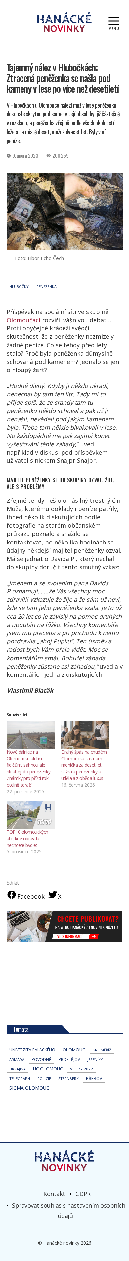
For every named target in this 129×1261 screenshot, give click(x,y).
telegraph (19, 1078)
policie (44, 1078)
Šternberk (68, 1078)
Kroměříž (102, 1049)
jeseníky (95, 1059)
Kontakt (54, 1193)
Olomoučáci (23, 320)
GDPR (83, 1193)
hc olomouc (48, 1069)
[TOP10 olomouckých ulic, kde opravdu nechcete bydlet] (31, 814)
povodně (41, 1059)
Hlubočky (19, 286)
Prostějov (69, 1059)
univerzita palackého (32, 1050)
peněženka (46, 286)
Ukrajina (17, 1068)
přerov (94, 1078)
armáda (16, 1059)
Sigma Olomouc (29, 1088)
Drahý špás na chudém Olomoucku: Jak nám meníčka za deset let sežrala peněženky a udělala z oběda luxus (84, 765)
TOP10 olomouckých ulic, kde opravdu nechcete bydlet (27, 838)
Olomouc (74, 1050)
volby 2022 (81, 1068)
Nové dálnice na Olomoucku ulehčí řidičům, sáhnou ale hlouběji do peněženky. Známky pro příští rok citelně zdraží (29, 768)
